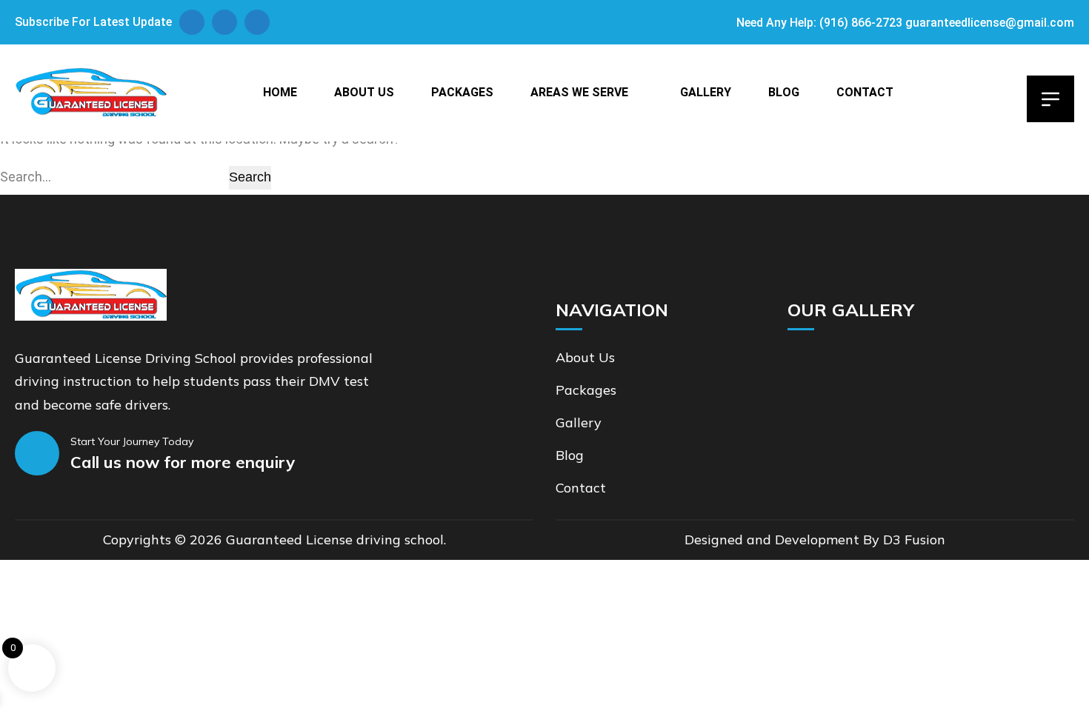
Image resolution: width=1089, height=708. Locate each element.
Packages (462, 92)
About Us (364, 92)
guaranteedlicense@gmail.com (989, 23)
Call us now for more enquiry (182, 462)
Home (280, 92)
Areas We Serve (579, 92)
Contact (864, 92)
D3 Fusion (914, 539)
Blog (783, 92)
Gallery (705, 92)
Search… (25, 176)
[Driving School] (91, 92)
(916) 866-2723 (860, 23)
